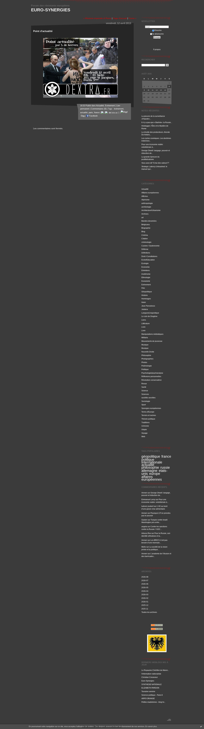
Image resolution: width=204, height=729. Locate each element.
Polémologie (146, 366)
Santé (143, 387)
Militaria (144, 337)
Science (144, 391)
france (166, 456)
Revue (144, 384)
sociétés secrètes (148, 398)
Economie (145, 267)
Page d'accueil (120, 18)
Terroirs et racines (148, 415)
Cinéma (144, 235)
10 (148, 90)
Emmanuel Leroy (148, 499)
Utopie (144, 429)
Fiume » (132, 18)
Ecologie (145, 263)
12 (157, 90)
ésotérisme (145, 274)
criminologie (146, 242)
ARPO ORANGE (148, 698)
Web (143, 436)
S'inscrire (158, 30)
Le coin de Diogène (149, 316)
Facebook (93, 116)
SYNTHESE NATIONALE (151, 684)
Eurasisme (145, 281)
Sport (143, 405)
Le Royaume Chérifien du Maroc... (155, 670)
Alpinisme (145, 200)
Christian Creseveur (149, 677)
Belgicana (145, 224)
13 (161, 90)
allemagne (149, 471)
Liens (143, 320)
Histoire (144, 295)
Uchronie (145, 426)
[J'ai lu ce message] (201, 726)
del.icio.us (113, 113)
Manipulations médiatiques (152, 334)
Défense (144, 249)
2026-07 (144, 580)
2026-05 (144, 587)
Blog (143, 231)
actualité (147, 465)
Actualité (144, 189)
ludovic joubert (147, 506)
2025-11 (144, 609)
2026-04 (144, 591)
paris (91, 113)
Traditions (145, 422)
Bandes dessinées (149, 221)
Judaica (144, 309)
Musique (144, 345)
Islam (143, 302)
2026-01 (144, 602)
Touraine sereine (148, 691)
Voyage (144, 433)
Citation (144, 239)
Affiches (144, 196)
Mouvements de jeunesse (151, 341)
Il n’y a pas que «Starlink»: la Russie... (156, 122)
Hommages (146, 299)
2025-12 (144, 605)
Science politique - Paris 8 (152, 695)
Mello (143, 547)
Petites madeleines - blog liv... (153, 702)
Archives (144, 214)
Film (143, 288)
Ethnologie (145, 277)
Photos (144, 362)
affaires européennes (151, 478)
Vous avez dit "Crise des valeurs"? (155, 163)
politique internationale (151, 461)
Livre (143, 327)
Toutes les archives (149, 612)
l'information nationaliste (151, 674)
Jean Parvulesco (148, 306)
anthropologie (147, 203)
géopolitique (150, 456)
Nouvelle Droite (147, 352)
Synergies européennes (151, 408)
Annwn (144, 493)
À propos (157, 49)
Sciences (145, 394)
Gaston (144, 520)
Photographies (147, 359)
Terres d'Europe (147, 412)
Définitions (145, 253)
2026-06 (144, 584)
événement (119, 109)
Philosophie (146, 355)
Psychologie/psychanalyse (152, 373)
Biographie (145, 228)
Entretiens (145, 270)
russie (165, 467)
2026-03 (144, 594)
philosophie (150, 467)
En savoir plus (151, 726)
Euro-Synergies (50, 9)
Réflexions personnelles (151, 376)
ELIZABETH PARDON (150, 688)
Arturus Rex (146, 533)
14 (165, 90)
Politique (145, 369)
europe (154, 474)
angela (144, 526)
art (142, 217)
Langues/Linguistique (150, 313)
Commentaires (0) (98, 109)
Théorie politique (148, 419)
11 (153, 90)
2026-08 (144, 577)
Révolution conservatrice (151, 380)
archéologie (146, 207)
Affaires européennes (150, 193)
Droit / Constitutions (149, 256)
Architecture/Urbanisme (151, 210)
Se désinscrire (158, 34)
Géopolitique (146, 292)
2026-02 (144, 598)
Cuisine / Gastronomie (150, 246)
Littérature (145, 323)
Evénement (146, 285)
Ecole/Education (148, 260)
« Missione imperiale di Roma (97, 18)
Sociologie (145, 401)
